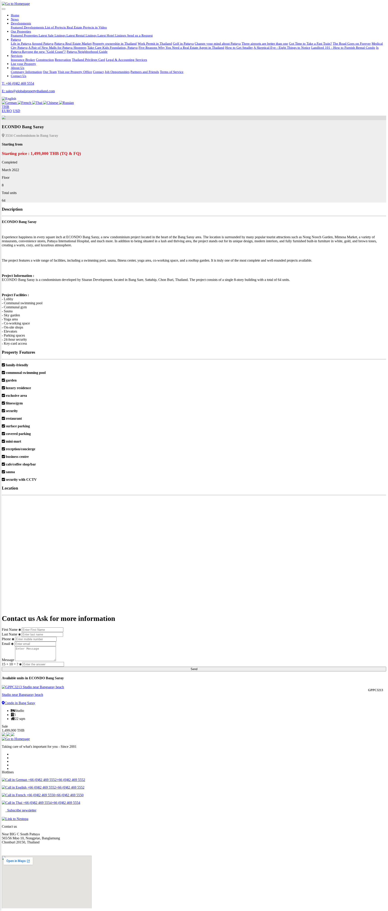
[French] (25, 103)
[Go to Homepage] (16, 4)
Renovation (63, 60)
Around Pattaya (42, 43)
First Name (10, 629)
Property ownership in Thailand (115, 43)
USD (16, 111)
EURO (7, 111)
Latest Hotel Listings (112, 35)
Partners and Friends (144, 72)
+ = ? (10, 664)
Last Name (9, 634)
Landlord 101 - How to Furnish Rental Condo (343, 47)
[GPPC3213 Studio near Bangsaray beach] (194, 687)
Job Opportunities (117, 72)
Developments (21, 23)
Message (8, 660)
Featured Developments (28, 27)
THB (5, 107)
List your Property (23, 64)
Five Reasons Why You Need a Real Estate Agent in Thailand (181, 47)
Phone (6, 639)
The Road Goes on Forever (352, 43)
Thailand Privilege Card (88, 60)
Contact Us (18, 76)
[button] (9, 99)
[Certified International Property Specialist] (8, 735)
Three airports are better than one (265, 43)
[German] (10, 103)
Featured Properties (25, 35)
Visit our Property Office (75, 72)
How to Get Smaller (239, 47)
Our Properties (21, 31)
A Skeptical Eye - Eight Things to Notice (282, 47)
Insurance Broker (23, 60)
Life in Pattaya (21, 43)
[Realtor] (12, 735)
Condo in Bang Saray (19, 703)
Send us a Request (140, 35)
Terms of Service (171, 72)
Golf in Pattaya (183, 43)
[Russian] (66, 103)
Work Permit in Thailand (155, 43)
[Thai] (37, 103)
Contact (98, 72)
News (15, 19)
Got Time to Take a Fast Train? (310, 43)
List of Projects (56, 27)
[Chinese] (51, 103)
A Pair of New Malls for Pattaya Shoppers (57, 47)
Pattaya (16, 39)
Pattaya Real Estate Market (73, 43)
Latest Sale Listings (52, 35)
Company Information (26, 72)
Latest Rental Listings (81, 35)
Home (15, 15)
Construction (45, 60)
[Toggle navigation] (3, 9)
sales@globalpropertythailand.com (26, 850)
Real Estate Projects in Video (87, 27)
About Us (17, 68)
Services (16, 55)
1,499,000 (13, 730)
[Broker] (4, 735)
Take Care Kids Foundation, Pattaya (112, 47)
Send (194, 669)
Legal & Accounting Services (126, 60)
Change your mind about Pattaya (218, 43)
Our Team (50, 72)
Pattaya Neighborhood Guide (87, 51)
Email (6, 644)
